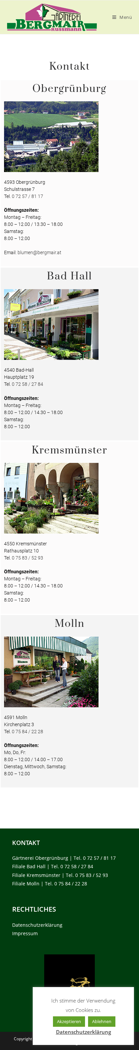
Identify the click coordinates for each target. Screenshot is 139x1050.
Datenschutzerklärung (37, 925)
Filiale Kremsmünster (36, 875)
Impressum (25, 933)
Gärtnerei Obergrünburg (40, 858)
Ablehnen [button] (101, 1021)
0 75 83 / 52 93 (27, 558)
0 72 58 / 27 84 (27, 384)
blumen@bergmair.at (39, 252)
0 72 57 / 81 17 (27, 196)
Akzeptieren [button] (69, 1021)
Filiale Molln (25, 883)
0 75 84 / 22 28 (27, 731)
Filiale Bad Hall (29, 866)
